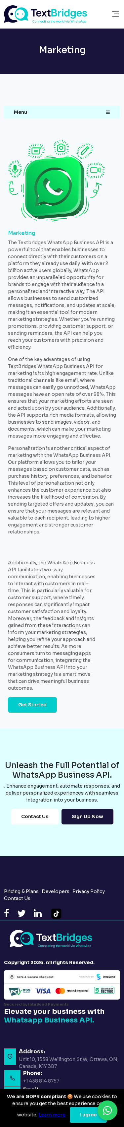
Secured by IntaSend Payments (36, 1004)
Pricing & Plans (22, 891)
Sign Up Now (87, 816)
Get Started (32, 705)
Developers (56, 891)
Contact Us (34, 816)
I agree (88, 1115)
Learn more (51, 1115)
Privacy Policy (89, 891)
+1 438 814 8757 (41, 1081)
